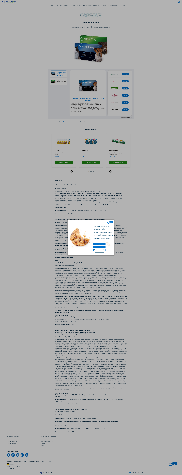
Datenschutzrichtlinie (99, 252)
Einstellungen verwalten (99, 249)
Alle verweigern (99, 247)
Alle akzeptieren (99, 244)
